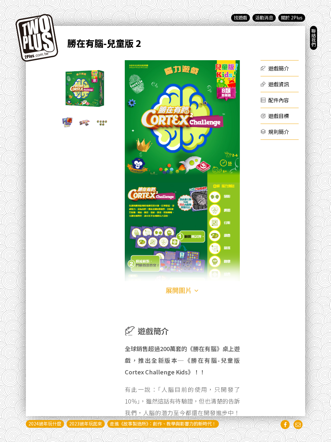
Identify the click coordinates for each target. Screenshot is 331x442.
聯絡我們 (313, 37)
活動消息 (264, 17)
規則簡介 (278, 132)
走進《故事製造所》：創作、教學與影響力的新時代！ (163, 423)
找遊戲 (240, 17)
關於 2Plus (292, 17)
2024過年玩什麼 (44, 423)
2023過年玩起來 (85, 423)
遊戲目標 (278, 116)
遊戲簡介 (278, 68)
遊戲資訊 (278, 84)
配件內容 (278, 100)
